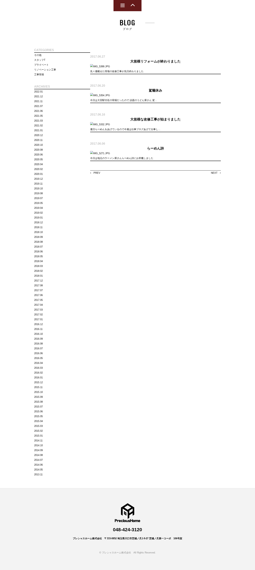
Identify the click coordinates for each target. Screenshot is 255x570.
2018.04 (38, 261)
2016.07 (38, 348)
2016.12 (38, 324)
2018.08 (38, 241)
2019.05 (38, 203)
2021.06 (38, 111)
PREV (95, 172)
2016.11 (38, 329)
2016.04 (38, 363)
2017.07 (38, 290)
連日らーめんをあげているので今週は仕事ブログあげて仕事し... (125, 129)
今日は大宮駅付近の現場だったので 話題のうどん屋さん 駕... (123, 100)
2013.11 (38, 474)
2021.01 (38, 130)
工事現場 (39, 74)
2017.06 (38, 295)
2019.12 (38, 178)
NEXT (215, 172)
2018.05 (38, 256)
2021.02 (38, 125)
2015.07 (38, 406)
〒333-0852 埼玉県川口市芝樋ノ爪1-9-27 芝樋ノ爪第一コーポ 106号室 (143, 538)
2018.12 (38, 222)
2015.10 (38, 392)
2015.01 (38, 435)
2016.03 (38, 367)
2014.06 (38, 464)
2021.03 (38, 120)
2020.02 (38, 169)
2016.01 (38, 377)
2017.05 (38, 300)
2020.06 (38, 154)
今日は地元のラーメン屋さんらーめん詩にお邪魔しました (121, 158)
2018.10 (38, 232)
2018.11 (38, 227)
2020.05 (38, 159)
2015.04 (38, 421)
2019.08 (38, 193)
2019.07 (38, 198)
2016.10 (38, 334)
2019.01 (38, 217)
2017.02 (38, 314)
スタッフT (39, 60)
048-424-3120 (127, 529)
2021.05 (38, 115)
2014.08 (38, 455)
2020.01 (38, 174)
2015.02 (38, 430)
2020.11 (38, 140)
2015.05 (38, 416)
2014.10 (38, 445)
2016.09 (38, 338)
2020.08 (38, 149)
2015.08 (38, 401)
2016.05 (38, 358)
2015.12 (38, 382)
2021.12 (38, 96)
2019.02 (38, 212)
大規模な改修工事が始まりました (155, 119)
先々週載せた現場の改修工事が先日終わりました (117, 71)
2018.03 (38, 266)
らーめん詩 (155, 148)
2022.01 (38, 91)
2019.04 (38, 208)
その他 (37, 55)
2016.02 (38, 372)
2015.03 (38, 426)
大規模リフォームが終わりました (155, 61)
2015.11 (38, 387)
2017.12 (38, 280)
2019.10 (38, 188)
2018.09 (38, 237)
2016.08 (38, 343)
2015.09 (38, 397)
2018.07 (38, 246)
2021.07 (38, 106)
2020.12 (38, 135)
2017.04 (38, 304)
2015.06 (38, 411)
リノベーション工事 (45, 69)
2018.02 (38, 271)
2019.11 (38, 183)
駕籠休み (155, 90)
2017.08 (38, 285)
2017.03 (38, 309)
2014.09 (38, 450)
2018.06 (38, 251)
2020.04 (38, 164)
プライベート (41, 64)
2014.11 (38, 440)
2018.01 (38, 275)
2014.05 (38, 469)
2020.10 (38, 145)
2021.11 (38, 101)
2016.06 (38, 353)
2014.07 (38, 460)
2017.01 (38, 319)
